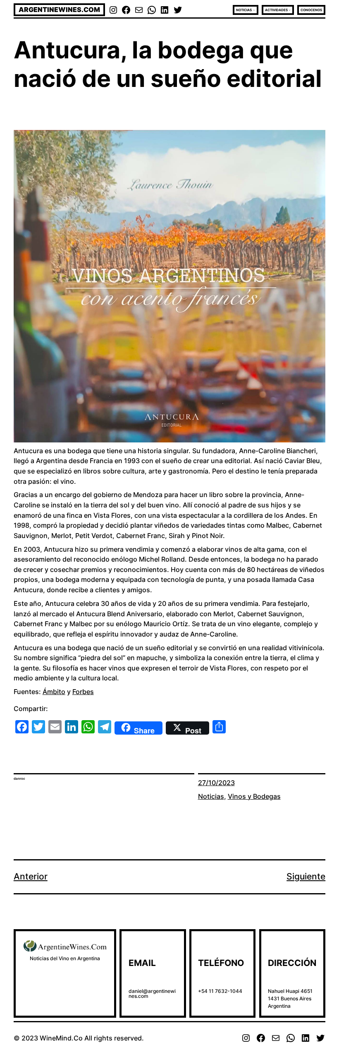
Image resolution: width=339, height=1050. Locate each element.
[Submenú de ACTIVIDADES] (290, 10)
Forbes (83, 691)
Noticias (211, 796)
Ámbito (54, 691)
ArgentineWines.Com (59, 9)
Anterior (31, 876)
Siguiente (305, 876)
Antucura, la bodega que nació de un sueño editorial (168, 64)
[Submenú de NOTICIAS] (254, 10)
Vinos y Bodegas (254, 796)
